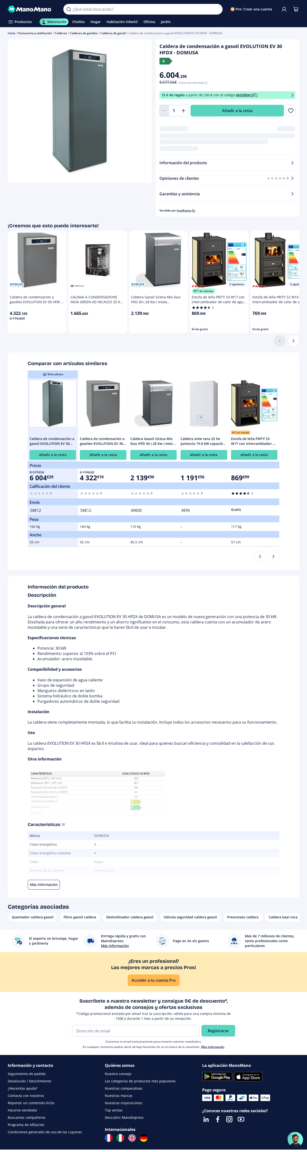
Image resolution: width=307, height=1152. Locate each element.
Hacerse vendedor (22, 1110)
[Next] (273, 556)
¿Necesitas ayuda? (22, 1088)
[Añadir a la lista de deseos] (290, 110)
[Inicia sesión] (284, 9)
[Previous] (260, 556)
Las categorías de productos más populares (140, 1081)
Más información (212, 1047)
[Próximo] (293, 341)
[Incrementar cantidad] (184, 110)
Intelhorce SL (186, 210)
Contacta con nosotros (26, 1095)
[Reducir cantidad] (164, 110)
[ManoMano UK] (132, 1138)
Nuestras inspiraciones (123, 1103)
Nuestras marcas (119, 1095)
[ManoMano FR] (109, 1138)
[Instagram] (229, 1119)
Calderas (61, 33)
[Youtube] (241, 1119)
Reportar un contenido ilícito (31, 1103)
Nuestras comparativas (123, 1088)
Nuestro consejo (118, 1073)
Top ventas (114, 1110)
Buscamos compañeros (26, 1117)
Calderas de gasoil (112, 33)
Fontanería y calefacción (35, 33)
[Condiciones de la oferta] (292, 95)
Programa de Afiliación (26, 1124)
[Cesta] (295, 9)
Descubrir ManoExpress (124, 1117)
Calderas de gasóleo (84, 33)
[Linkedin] (206, 1119)
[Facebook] (218, 1119)
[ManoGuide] (295, 1139)
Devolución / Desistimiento (29, 1081)
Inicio (11, 33)
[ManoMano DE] (144, 1138)
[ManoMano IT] (120, 1138)
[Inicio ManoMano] (32, 9)
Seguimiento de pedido (27, 1073)
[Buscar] (68, 9)
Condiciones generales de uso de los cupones (45, 1132)
